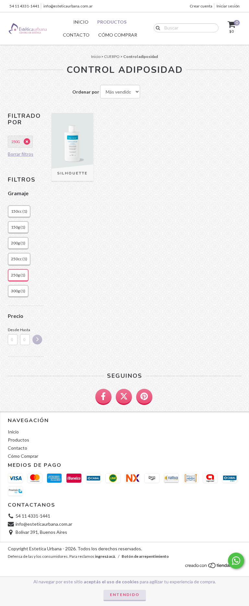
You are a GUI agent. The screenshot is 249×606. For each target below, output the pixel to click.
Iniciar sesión (228, 6)
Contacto (76, 35)
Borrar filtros (20, 154)
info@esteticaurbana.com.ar (68, 6)
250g (15, 142)
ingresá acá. (105, 556)
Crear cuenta (201, 6)
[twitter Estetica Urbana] (124, 397)
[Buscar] (156, 27)
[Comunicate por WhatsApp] (236, 561)
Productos (111, 22)
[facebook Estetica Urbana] (103, 397)
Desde (13, 329)
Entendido (124, 594)
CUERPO (112, 56)
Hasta (25, 329)
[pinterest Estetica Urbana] (144, 397)
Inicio (81, 22)
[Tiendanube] (212, 567)
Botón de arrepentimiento (145, 556)
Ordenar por (85, 92)
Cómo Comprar (117, 35)
